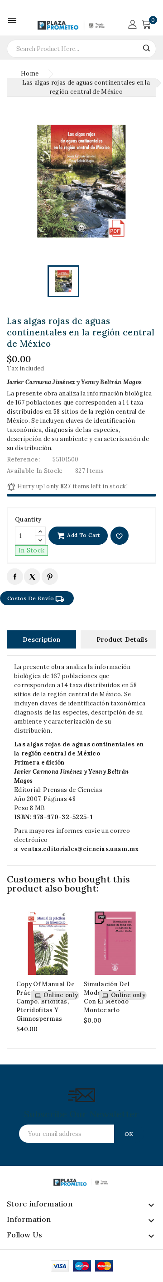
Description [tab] (41, 639)
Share (15, 576)
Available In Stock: (34, 471)
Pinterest (50, 576)
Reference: (23, 459)
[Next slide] (147, 974)
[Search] (146, 48)
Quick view (70, 952)
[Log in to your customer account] (132, 23)
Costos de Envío (35, 598)
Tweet (32, 576)
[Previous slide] (15, 974)
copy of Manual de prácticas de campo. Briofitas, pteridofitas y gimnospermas (45, 1001)
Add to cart (83, 535)
